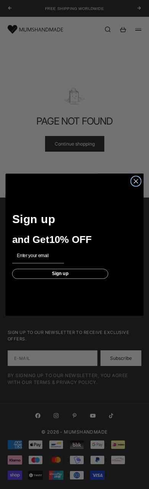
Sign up (60, 273)
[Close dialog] (136, 181)
